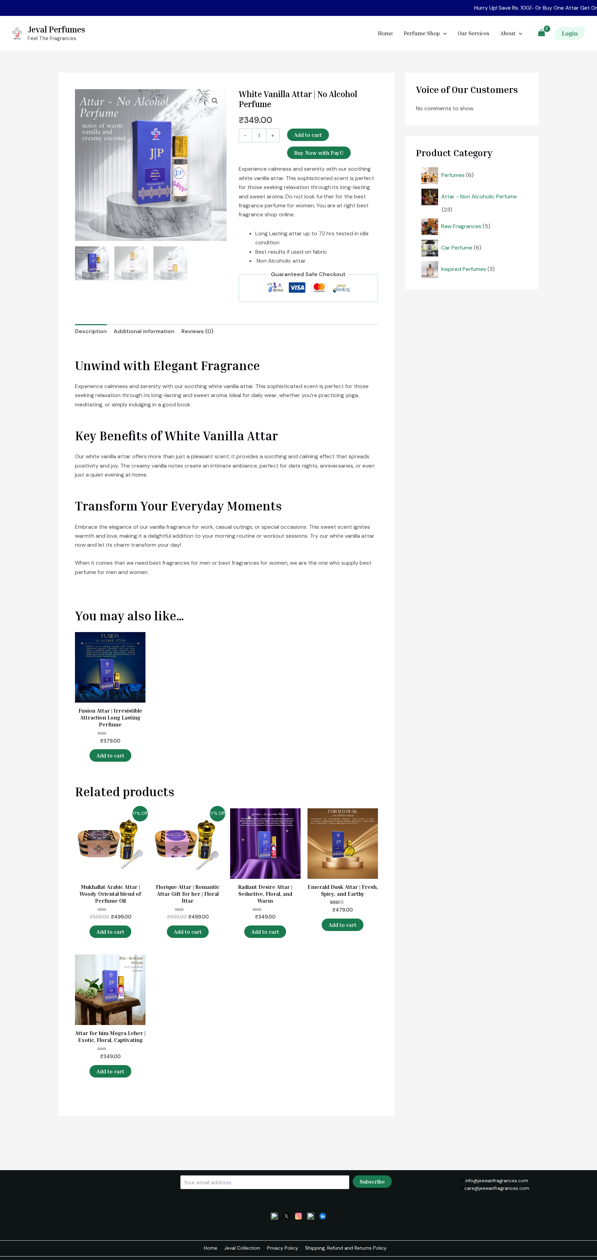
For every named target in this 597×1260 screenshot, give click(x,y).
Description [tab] (91, 331)
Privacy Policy (282, 1248)
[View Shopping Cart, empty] (541, 33)
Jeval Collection (242, 1248)
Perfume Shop (422, 33)
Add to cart (308, 134)
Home (385, 33)
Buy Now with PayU (319, 152)
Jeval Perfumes (56, 29)
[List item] (274, 1215)
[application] (443, 33)
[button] (570, 33)
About (507, 33)
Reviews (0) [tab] (197, 331)
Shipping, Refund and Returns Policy (346, 1248)
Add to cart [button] (110, 755)
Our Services (473, 33)
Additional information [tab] (144, 331)
